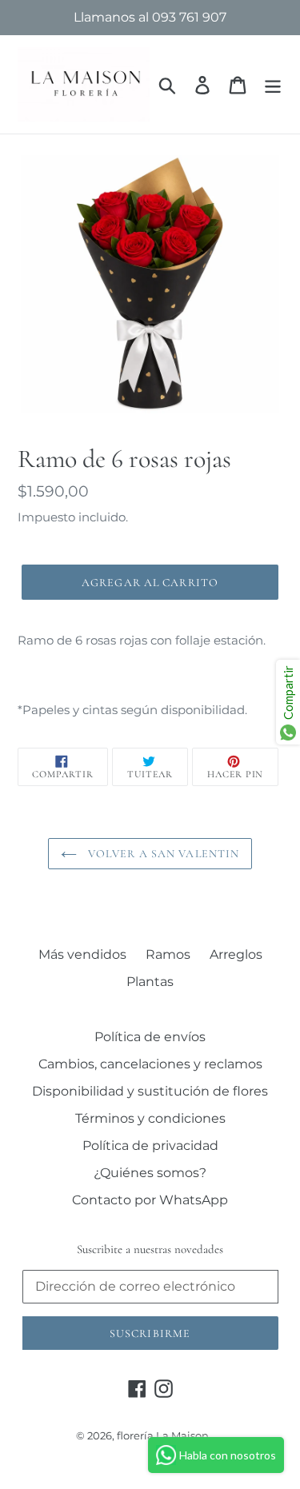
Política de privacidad (150, 1145)
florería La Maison (163, 1435)
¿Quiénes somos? (150, 1172)
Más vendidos (82, 954)
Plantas (150, 981)
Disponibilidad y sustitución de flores (150, 1091)
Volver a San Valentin (162, 853)
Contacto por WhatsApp (150, 1200)
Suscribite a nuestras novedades (150, 1249)
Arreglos (236, 954)
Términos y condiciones (150, 1118)
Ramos (168, 954)
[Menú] (272, 84)
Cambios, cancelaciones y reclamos (150, 1064)
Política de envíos (150, 1036)
